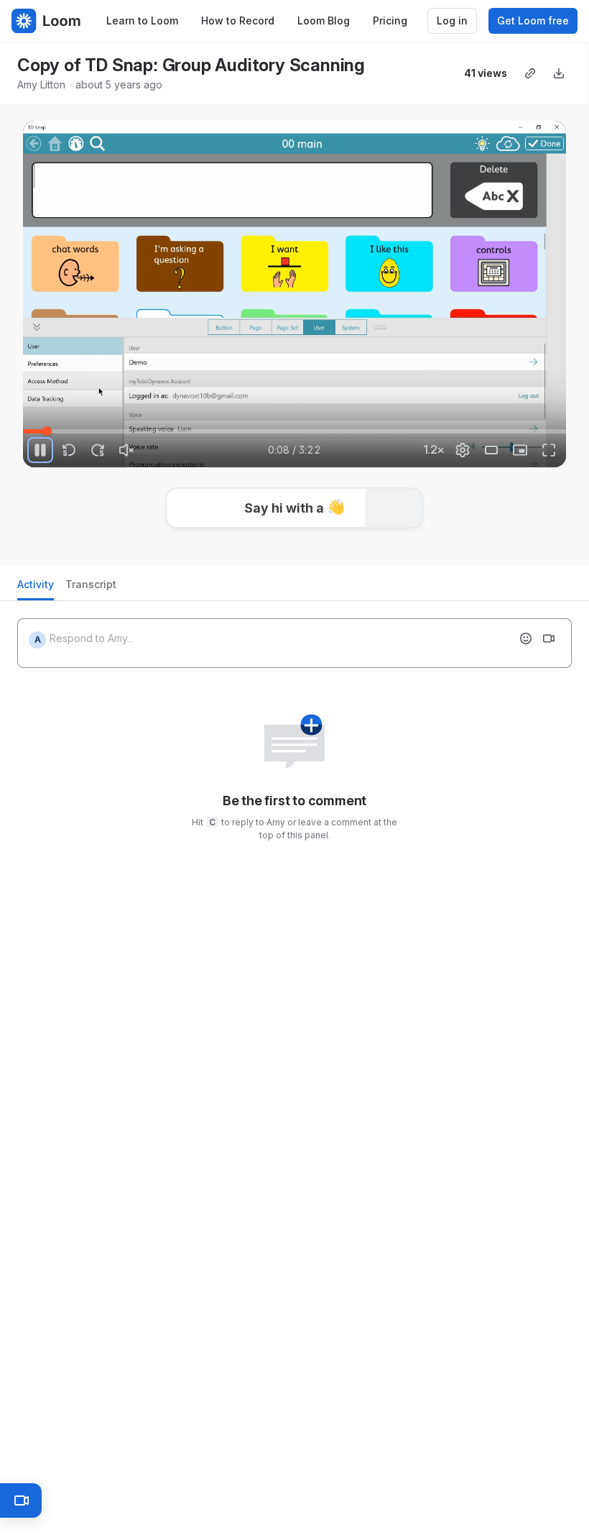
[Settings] (462, 450)
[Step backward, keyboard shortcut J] (68, 450)
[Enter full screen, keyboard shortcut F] (548, 450)
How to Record (237, 20)
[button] (294, 505)
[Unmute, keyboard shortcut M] (126, 450)
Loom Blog (323, 20)
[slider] (294, 431)
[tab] (35, 588)
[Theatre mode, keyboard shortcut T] (491, 450)
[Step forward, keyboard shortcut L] (97, 450)
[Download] (558, 73)
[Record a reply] (548, 638)
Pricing (390, 20)
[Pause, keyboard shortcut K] (40, 450)
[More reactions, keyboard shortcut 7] (401, 547)
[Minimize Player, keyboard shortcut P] (520, 450)
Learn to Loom (142, 20)
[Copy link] (530, 73)
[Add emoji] (525, 638)
